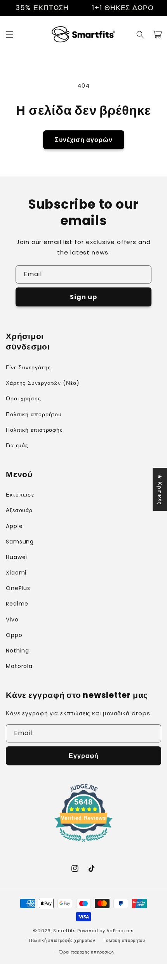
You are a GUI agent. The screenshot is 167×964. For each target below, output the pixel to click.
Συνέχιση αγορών (84, 139)
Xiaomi (16, 572)
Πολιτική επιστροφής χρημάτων (62, 940)
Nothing (17, 650)
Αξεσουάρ (19, 510)
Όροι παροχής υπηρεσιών (87, 952)
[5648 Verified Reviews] (83, 843)
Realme (17, 603)
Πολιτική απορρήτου (34, 414)
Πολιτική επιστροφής (34, 430)
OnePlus (18, 588)
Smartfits (64, 931)
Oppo (14, 635)
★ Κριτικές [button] (160, 489)
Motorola (19, 666)
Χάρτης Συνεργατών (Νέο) (43, 383)
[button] (9, 34)
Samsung (20, 541)
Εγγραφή (84, 755)
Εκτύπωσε (20, 494)
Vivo (12, 619)
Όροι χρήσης (23, 398)
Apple (14, 526)
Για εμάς (17, 445)
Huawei (16, 557)
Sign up (83, 296)
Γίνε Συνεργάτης (28, 367)
